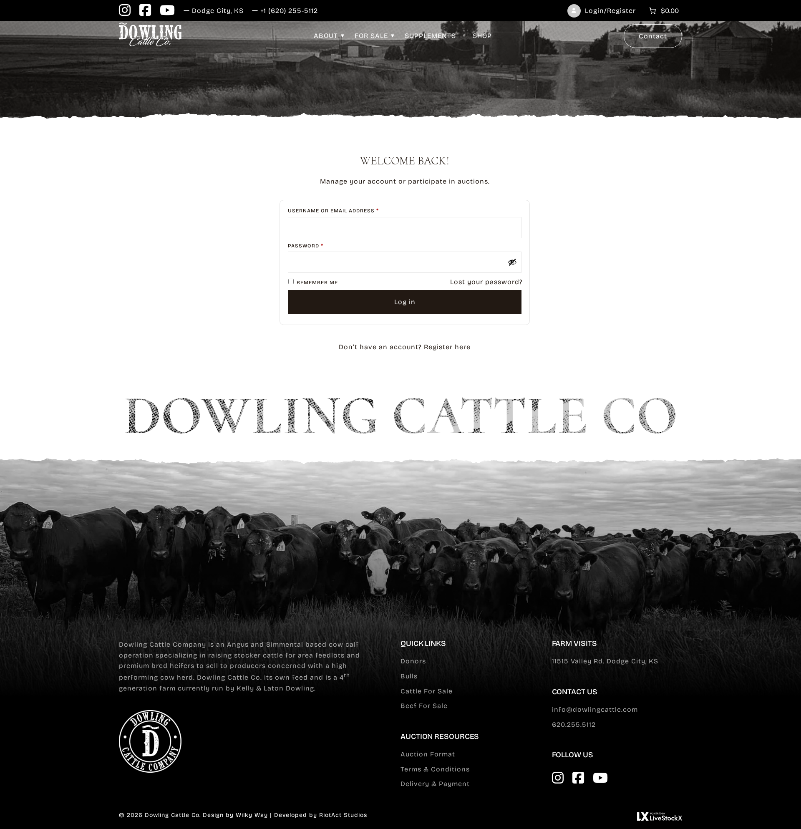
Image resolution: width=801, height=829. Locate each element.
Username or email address (347, 210)
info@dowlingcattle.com (595, 709)
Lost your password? (486, 282)
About (326, 36)
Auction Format (427, 754)
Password (319, 245)
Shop (482, 36)
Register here (447, 347)
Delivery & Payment (435, 784)
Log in (405, 302)
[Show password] (512, 262)
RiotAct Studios (343, 815)
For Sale (371, 36)
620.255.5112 (574, 724)
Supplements (430, 36)
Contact (653, 36)
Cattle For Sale (426, 691)
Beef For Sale (424, 706)
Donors (413, 661)
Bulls (409, 676)
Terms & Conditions (435, 769)
